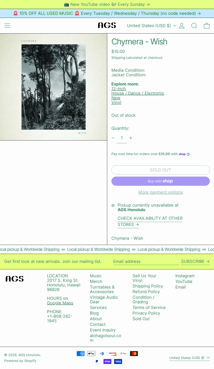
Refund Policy (146, 291)
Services (98, 307)
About (96, 318)
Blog (94, 313)
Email (180, 287)
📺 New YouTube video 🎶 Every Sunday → (107, 4)
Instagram (185, 276)
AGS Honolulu (29, 355)
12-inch (118, 88)
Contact (98, 324)
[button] (194, 25)
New (115, 97)
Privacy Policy (146, 313)
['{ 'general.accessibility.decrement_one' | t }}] (113, 138)
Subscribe (193, 261)
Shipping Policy (147, 286)
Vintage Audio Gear (104, 299)
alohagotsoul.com (105, 338)
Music (96, 275)
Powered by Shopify (20, 361)
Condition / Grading (143, 299)
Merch (96, 281)
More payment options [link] (160, 192)
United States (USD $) (149, 25)
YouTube (183, 281)
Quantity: (120, 128)
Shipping (118, 57)
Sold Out (141, 318)
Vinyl (116, 102)
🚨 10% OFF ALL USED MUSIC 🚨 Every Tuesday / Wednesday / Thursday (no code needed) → (107, 13)
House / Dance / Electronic (137, 93)
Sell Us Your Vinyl (144, 278)
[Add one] (130, 138)
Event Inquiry (103, 330)
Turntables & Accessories (102, 289)
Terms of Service (149, 307)
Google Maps (60, 302)
